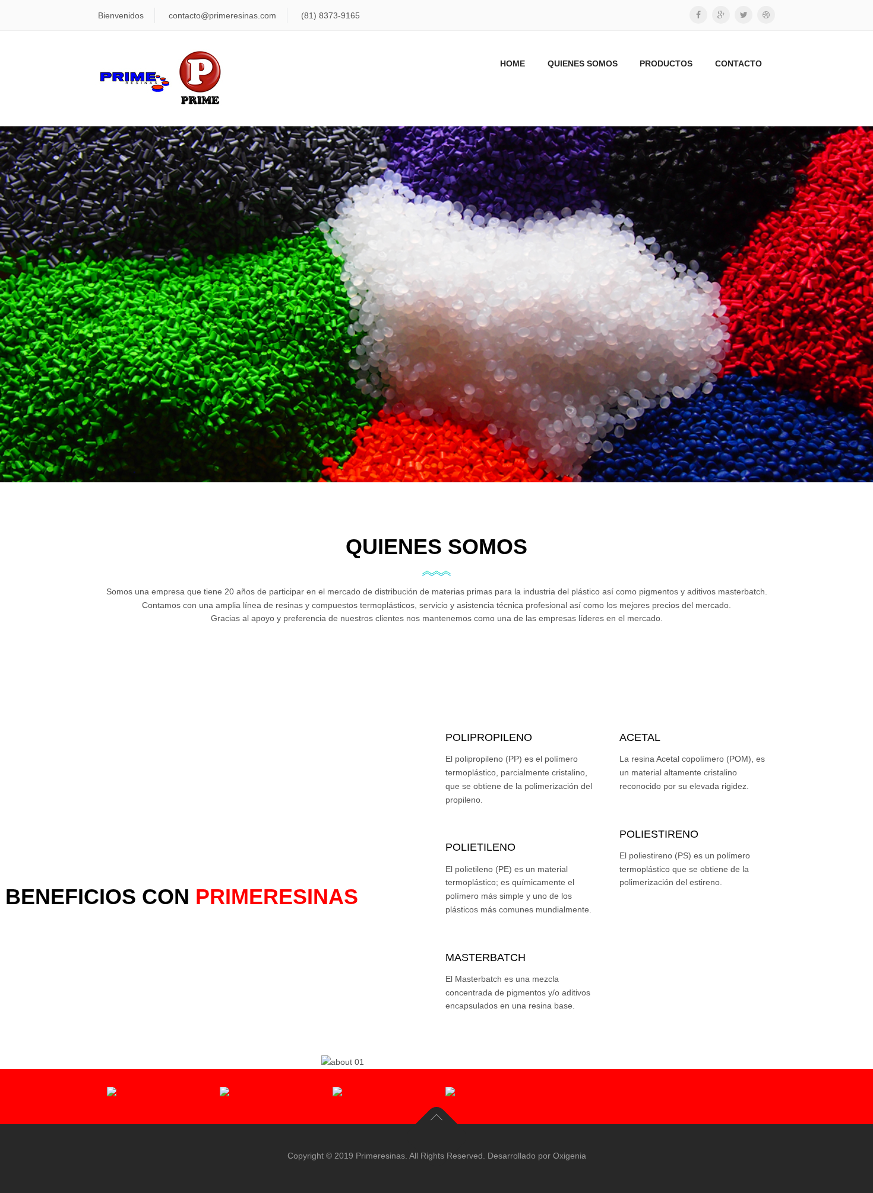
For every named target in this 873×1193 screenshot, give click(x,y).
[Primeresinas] (161, 78)
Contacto (738, 63)
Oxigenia (569, 1155)
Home (512, 63)
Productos (666, 63)
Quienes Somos (583, 63)
